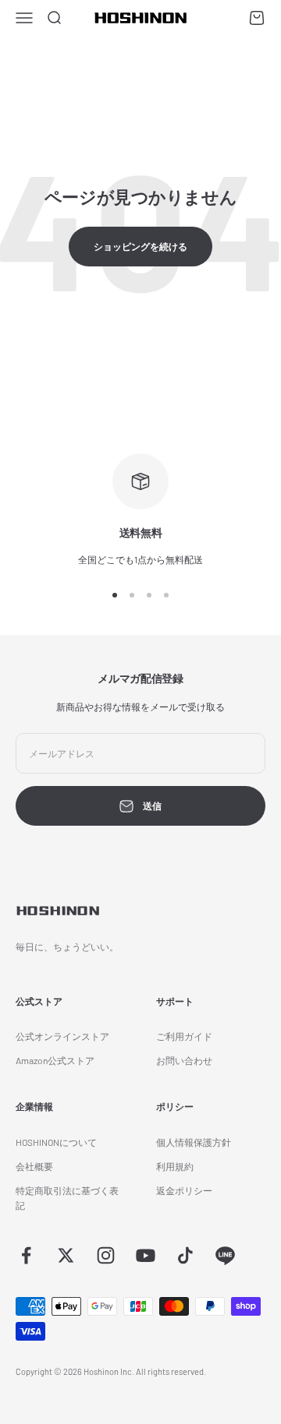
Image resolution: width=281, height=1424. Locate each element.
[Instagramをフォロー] (105, 1255)
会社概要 (34, 1166)
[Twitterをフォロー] (65, 1255)
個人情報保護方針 (193, 1142)
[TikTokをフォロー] (185, 1255)
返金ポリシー (184, 1190)
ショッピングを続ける (140, 246)
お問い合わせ (184, 1060)
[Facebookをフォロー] (26, 1255)
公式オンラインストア (62, 1036)
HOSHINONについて (56, 1142)
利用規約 (175, 1166)
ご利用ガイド (184, 1036)
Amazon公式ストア (55, 1060)
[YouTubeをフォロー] (145, 1255)
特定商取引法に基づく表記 (67, 1198)
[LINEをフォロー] (225, 1255)
